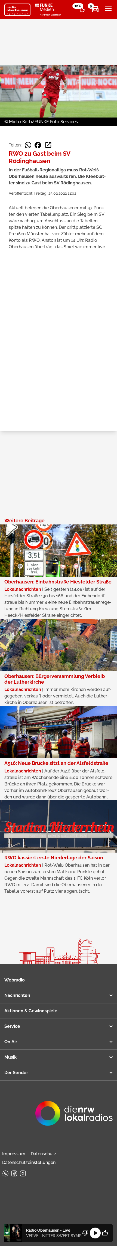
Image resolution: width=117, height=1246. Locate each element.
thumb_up (105, 1233)
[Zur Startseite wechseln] (17, 9)
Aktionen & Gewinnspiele (30, 1010)
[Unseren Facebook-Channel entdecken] (14, 1173)
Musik (10, 1057)
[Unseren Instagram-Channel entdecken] (23, 1173)
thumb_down (85, 1233)
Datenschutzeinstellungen (29, 1162)
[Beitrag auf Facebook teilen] (38, 145)
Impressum (13, 1153)
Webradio (14, 980)
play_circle (95, 1233)
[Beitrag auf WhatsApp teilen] (28, 145)
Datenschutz (43, 1153)
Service (12, 1026)
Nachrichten (17, 995)
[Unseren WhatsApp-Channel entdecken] (5, 1173)
